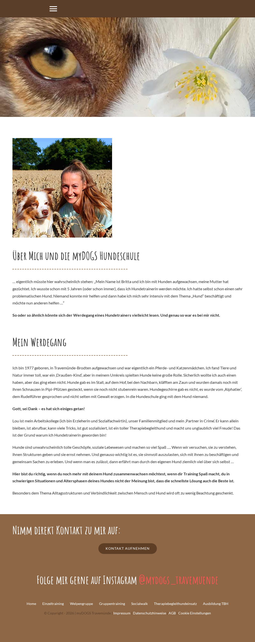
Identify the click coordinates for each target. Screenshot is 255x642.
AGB (172, 613)
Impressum (121, 613)
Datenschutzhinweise (149, 613)
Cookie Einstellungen (194, 613)
